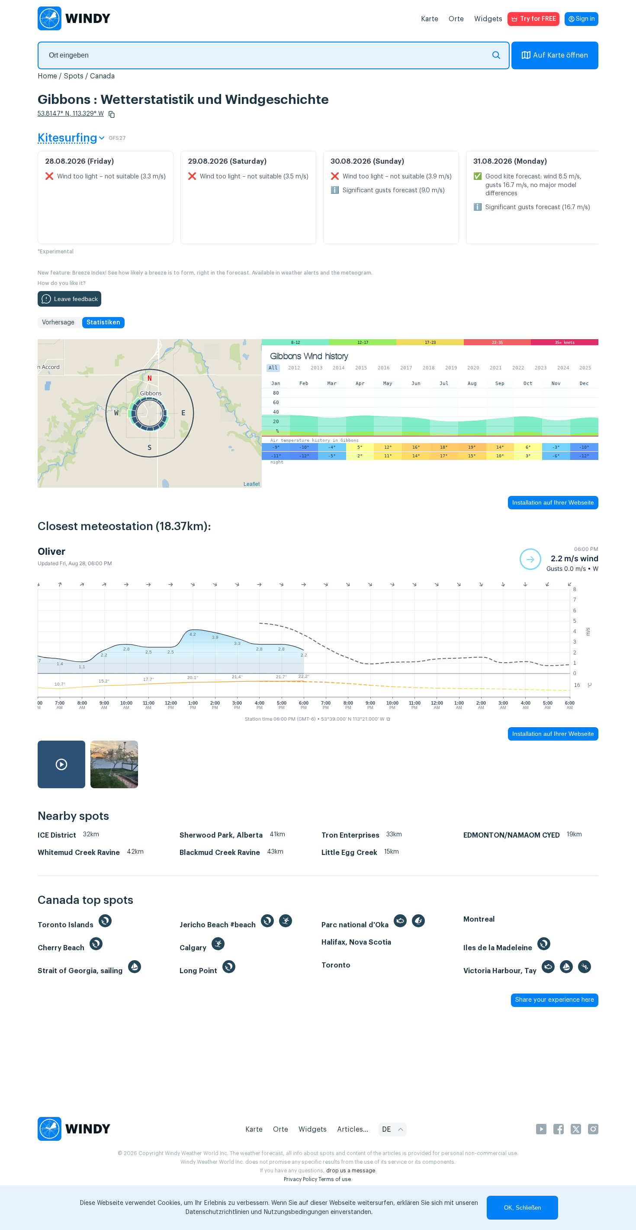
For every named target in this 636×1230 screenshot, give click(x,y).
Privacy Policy (300, 1179)
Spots (74, 76)
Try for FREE (538, 19)
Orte (456, 19)
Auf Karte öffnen (560, 55)
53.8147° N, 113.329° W (71, 114)
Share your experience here (554, 1000)
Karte (429, 19)
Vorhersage (58, 323)
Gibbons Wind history (309, 356)
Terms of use (334, 1179)
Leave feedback (76, 298)
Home (47, 76)
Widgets (488, 19)
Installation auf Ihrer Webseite (553, 502)
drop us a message (350, 1170)
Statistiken (103, 323)
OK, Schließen (522, 1207)
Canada (102, 76)
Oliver (51, 551)
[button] (111, 114)
